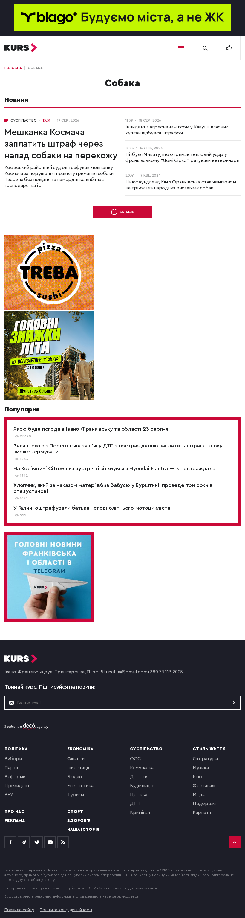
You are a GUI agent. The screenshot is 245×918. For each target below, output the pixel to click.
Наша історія (83, 829)
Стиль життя (209, 749)
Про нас (14, 812)
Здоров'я (79, 821)
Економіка (80, 749)
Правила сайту (19, 910)
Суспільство (146, 749)
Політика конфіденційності (66, 910)
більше (127, 212)
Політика (15, 749)
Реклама (14, 821)
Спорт (75, 812)
